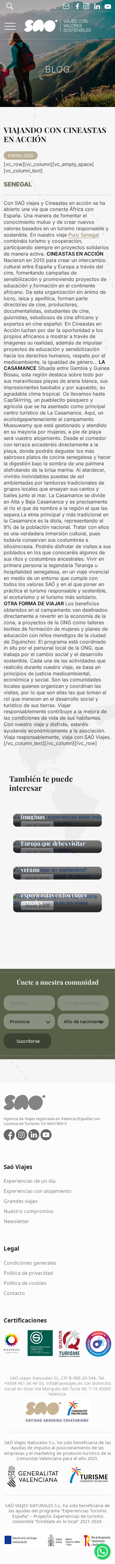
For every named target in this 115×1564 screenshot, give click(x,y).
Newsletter (16, 1221)
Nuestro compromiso (29, 1211)
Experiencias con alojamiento (37, 1191)
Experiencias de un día (30, 1181)
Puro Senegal (83, 235)
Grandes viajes (21, 1201)
